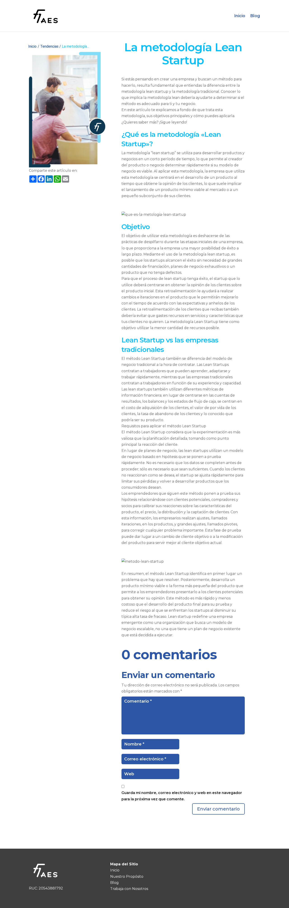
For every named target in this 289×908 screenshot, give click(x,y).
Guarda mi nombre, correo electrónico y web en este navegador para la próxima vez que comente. (181, 796)
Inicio (239, 15)
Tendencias (49, 46)
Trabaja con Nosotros (129, 889)
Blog (255, 15)
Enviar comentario (218, 809)
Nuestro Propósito (126, 876)
